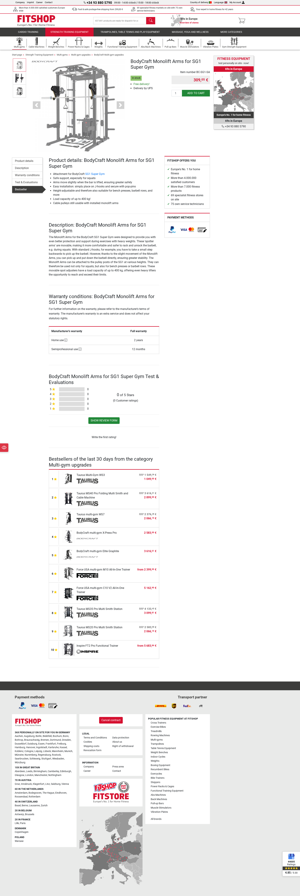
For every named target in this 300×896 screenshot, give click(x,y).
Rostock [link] (56, 754)
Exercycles (156, 773)
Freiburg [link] (61, 743)
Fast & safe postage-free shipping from (100, 9)
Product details (24, 161)
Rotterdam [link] (34, 796)
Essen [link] (41, 743)
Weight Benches (159, 752)
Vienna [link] (65, 784)
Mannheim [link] (57, 751)
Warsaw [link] (19, 841)
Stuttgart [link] (46, 758)
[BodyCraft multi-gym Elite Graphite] (68, 554)
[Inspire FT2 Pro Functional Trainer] (68, 649)
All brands (156, 819)
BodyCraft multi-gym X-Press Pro (97, 532)
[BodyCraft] (45, 61)
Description (22, 168)
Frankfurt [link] (51, 743)
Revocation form (92, 750)
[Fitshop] (36, 20)
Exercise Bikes (158, 726)
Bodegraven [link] (34, 792)
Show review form (104, 420)
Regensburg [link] (44, 754)
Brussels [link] (29, 814)
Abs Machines (158, 794)
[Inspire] (87, 651)
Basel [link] (18, 805)
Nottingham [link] (54, 775)
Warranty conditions (27, 175)
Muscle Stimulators (161, 807)
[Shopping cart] (243, 21)
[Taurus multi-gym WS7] (68, 518)
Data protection (120, 737)
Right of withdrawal (123, 746)
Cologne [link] (28, 751)
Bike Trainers (157, 777)
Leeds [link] (29, 771)
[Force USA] (87, 575)
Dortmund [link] (55, 739)
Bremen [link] (45, 739)
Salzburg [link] (55, 784)
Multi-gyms (62, 54)
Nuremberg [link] (31, 754)
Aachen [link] (19, 736)
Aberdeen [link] (20, 771)
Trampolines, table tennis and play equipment (130, 32)
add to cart (196, 93)
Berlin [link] (39, 736)
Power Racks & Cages (162, 786)
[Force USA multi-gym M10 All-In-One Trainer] (68, 573)
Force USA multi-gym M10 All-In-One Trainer (103, 569)
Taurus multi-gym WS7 (91, 514)
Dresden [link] (66, 739)
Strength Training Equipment (70, 32)
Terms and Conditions (95, 737)
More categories (231, 32)
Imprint (30, 2)
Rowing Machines (160, 735)
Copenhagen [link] (21, 832)
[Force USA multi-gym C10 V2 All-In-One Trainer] (68, 593)
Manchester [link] (41, 775)
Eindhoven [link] (60, 792)
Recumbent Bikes (160, 769)
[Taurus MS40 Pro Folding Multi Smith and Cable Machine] (68, 498)
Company (20, 2)
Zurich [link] (44, 805)
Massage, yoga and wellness (190, 32)
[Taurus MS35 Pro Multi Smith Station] (68, 612)
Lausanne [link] (34, 805)
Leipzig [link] (38, 751)
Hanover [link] (30, 747)
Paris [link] (23, 823)
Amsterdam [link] (21, 792)
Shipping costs (91, 746)
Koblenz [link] (19, 751)
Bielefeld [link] (47, 736)
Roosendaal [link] (21, 796)
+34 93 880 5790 (235, 126)
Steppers (155, 782)
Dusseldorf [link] (20, 743)
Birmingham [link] (40, 771)
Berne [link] (25, 805)
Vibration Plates (159, 811)
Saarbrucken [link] (21, 758)
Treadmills (156, 731)
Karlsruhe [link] (53, 747)
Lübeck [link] (47, 751)
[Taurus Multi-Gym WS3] (68, 478)
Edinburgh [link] (65, 771)
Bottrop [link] (19, 739)
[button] (19, 64)
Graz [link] (17, 784)
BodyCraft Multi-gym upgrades (109, 54)
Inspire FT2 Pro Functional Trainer (97, 645)
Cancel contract (110, 720)
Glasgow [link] (19, 775)
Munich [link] (68, 751)
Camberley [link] (53, 771)
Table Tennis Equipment (163, 748)
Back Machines (159, 799)
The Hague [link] (48, 792)
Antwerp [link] (19, 814)
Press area (118, 766)
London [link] (29, 775)
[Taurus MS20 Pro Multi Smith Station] (68, 631)
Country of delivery (199, 2)
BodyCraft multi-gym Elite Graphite (98, 551)
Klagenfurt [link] (38, 784)
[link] (172, 229)
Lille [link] (17, 823)
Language (219, 2)
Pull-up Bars (157, 803)
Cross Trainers (158, 722)
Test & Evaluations (26, 182)
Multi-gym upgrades (81, 54)
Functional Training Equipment (167, 790)
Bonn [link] (66, 736)
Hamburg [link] (20, 747)
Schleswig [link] (35, 758)
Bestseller (21, 189)
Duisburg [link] (32, 743)
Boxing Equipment (160, 765)
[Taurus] (87, 481)
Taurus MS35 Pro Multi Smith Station (99, 609)
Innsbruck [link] (26, 784)
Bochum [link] (57, 736)
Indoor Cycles (158, 756)
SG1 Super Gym (95, 174)
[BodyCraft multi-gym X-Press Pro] (68, 536)
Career (39, 2)
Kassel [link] (63, 747)
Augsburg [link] (29, 736)
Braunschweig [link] (32, 739)
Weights (155, 760)
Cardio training (28, 32)
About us (117, 741)
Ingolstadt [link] (41, 747)
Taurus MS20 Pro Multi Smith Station (99, 627)
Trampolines (157, 743)
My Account (235, 2)
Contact (48, 2)
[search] (150, 20)
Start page (17, 54)
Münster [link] (19, 754)
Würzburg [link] (20, 762)
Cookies (88, 741)
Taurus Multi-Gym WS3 (91, 475)
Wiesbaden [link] (58, 758)
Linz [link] (47, 784)
